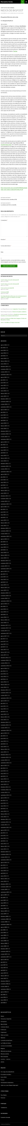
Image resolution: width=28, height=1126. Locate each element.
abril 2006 (3, 1002)
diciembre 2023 (4, 431)
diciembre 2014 (4, 722)
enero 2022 (3, 493)
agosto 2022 (4, 474)
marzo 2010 (3, 876)
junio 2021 (3, 512)
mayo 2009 (3, 903)
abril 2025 (3, 388)
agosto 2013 (4, 765)
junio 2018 (3, 609)
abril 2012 (3, 808)
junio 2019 (3, 576)
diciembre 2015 (4, 690)
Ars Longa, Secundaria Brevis (7, 1071)
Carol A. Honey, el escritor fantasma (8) (10, 284)
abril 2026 (3, 355)
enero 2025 (3, 396)
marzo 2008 (3, 940)
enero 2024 (3, 428)
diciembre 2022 (4, 463)
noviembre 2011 (4, 822)
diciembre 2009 (4, 884)
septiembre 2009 (5, 892)
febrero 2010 (4, 878)
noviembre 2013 (4, 757)
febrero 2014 (4, 749)
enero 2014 (3, 752)
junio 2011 (3, 835)
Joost (2, 322)
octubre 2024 (4, 404)
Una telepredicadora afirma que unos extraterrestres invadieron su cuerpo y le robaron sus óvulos (14, 296)
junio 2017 (3, 641)
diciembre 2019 (4, 560)
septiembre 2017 (5, 633)
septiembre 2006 (5, 989)
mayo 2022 (3, 482)
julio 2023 (3, 444)
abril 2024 (3, 420)
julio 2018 (3, 606)
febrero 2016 (4, 684)
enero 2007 (3, 978)
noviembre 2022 (4, 466)
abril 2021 (3, 517)
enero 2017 (3, 655)
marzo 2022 (3, 487)
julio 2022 (3, 477)
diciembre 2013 (4, 754)
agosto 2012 (4, 797)
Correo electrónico (6, 245)
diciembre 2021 (4, 496)
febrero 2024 (4, 425)
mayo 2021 (3, 514)
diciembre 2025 (4, 366)
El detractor (3, 1029)
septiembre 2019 (5, 568)
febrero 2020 (4, 555)
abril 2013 (3, 776)
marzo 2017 (3, 649)
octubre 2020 (4, 533)
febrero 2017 (4, 652)
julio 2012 (3, 800)
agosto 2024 (4, 409)
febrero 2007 (4, 975)
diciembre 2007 (4, 948)
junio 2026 (3, 350)
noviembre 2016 (4, 660)
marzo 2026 (3, 358)
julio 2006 (3, 994)
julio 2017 (3, 638)
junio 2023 (3, 447)
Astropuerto (4, 1021)
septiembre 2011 (5, 827)
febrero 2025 (4, 393)
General (12, 7)
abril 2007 (3, 970)
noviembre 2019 (4, 563)
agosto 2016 (4, 668)
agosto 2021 (4, 506)
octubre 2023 (4, 436)
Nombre (3, 239)
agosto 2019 (4, 571)
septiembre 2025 (5, 374)
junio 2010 (3, 867)
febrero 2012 (4, 814)
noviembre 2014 (4, 725)
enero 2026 (3, 363)
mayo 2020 (3, 547)
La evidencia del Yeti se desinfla (8, 203)
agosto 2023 (4, 442)
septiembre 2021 (5, 504)
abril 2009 (3, 905)
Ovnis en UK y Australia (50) (7, 288)
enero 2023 (3, 460)
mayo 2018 (3, 611)
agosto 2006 (4, 991)
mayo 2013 (3, 773)
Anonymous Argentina (6, 1018)
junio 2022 (3, 479)
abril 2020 (3, 549)
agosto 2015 (4, 700)
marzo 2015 (3, 714)
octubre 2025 (4, 372)
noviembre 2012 (4, 789)
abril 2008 (3, 938)
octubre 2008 (4, 921)
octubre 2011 (4, 824)
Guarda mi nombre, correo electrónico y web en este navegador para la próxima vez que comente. (13, 261)
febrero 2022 (4, 490)
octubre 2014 (4, 727)
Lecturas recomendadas (6, 1045)
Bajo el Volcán (4, 1024)
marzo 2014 (3, 746)
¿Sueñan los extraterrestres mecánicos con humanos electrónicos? (14, 315)
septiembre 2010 (5, 859)
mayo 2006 (3, 1000)
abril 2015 (3, 711)
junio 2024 (3, 415)
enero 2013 (3, 784)
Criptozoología (5, 7)
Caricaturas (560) (5, 292)
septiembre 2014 (5, 730)
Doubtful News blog (6, 144)
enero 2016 (3, 687)
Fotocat (2, 1079)
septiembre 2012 (5, 795)
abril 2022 (3, 485)
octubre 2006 (4, 986)
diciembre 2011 (4, 819)
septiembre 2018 (5, 601)
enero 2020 (3, 558)
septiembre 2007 (5, 956)
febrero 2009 (4, 911)
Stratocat (3, 1097)
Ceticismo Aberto (5, 1027)
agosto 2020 (4, 539)
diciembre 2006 (4, 981)
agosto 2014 (4, 733)
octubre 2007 (4, 954)
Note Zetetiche (4, 1056)
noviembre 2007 (4, 951)
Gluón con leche (4, 1035)
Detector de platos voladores (19, 311)
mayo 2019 (3, 579)
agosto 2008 (4, 927)
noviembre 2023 (4, 434)
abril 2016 (3, 679)
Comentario (4, 220)
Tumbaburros (4, 1107)
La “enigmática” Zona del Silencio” (19, 309)
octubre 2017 (4, 630)
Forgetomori (3, 1032)
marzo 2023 (3, 455)
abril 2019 (3, 582)
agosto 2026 (4, 345)
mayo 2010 (3, 870)
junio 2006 (3, 997)
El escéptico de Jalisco (6, 1074)
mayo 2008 (3, 935)
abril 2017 (3, 646)
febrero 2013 (4, 781)
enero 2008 (3, 946)
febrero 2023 (4, 458)
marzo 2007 (3, 973)
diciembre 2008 (4, 916)
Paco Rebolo (4, 1095)
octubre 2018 (4, 598)
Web (2, 252)
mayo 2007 (3, 967)
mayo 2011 (3, 838)
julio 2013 (3, 768)
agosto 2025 (4, 377)
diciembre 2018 (4, 593)
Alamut (2, 1016)
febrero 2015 (4, 717)
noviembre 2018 (4, 595)
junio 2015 (3, 706)
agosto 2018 (4, 603)
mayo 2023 (3, 450)
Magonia (3, 1048)
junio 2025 (3, 382)
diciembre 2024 (4, 398)
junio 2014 (3, 738)
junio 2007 (3, 965)
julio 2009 (3, 897)
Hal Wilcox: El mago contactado (12, 322)
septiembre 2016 (5, 665)
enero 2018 (3, 622)
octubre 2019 (4, 566)
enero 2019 (3, 590)
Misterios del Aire (5, 1053)
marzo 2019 (3, 584)
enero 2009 (3, 913)
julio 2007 (3, 962)
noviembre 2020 (4, 531)
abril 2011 (3, 841)
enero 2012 (3, 816)
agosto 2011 (4, 830)
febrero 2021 (4, 522)
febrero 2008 (4, 943)
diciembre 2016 (4, 657)
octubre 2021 (4, 501)
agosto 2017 (4, 636)
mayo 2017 (3, 644)
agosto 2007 (4, 959)
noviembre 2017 (4, 628)
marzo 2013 (3, 779)
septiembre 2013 (5, 762)
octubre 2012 (4, 792)
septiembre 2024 (5, 407)
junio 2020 (3, 544)
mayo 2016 (3, 676)
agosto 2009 (4, 894)
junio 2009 (3, 900)
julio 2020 (3, 541)
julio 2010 (3, 865)
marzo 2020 (3, 552)
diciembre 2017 (4, 625)
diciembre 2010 (4, 851)
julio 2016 (3, 671)
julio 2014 (3, 735)
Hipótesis (3, 1037)
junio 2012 (3, 803)
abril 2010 (3, 873)
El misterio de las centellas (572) (9, 198)
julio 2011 (3, 832)
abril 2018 (3, 614)
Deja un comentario (18, 13)
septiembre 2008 (5, 924)
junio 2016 (3, 673)
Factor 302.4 (4, 1077)
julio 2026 (3, 347)
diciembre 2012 (4, 787)
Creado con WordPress (5, 1124)
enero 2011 (3, 849)
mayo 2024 (3, 417)
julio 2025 (3, 380)
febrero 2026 (4, 361)
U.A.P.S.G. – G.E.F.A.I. (5, 1059)
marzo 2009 (3, 908)
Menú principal (26, 2)
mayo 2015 (3, 708)
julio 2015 (3, 703)
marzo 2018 (3, 617)
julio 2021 (3, 509)
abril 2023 (3, 452)
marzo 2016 (3, 682)
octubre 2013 (4, 760)
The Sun (15, 51)
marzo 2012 (3, 811)
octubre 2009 (4, 889)
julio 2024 (3, 412)
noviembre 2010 (4, 854)
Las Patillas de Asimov (6, 1043)
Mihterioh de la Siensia (6, 1051)
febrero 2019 (4, 587)
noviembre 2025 (4, 369)
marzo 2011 (3, 843)
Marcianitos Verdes (7, 2)
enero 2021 (3, 525)
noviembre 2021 (4, 498)
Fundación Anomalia (5, 1117)
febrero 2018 (4, 620)
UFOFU (2, 1062)
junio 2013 (3, 770)
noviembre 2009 (4, 886)
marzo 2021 (3, 520)
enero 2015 (3, 719)
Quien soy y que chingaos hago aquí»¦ (9, 1085)
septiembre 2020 (5, 536)
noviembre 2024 (4, 401)
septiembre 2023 (5, 439)
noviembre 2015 (4, 692)
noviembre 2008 (4, 919)
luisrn (11, 13)
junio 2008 (3, 932)
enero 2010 (3, 881)
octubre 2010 (4, 857)
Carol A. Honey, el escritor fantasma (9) (10, 279)
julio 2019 (3, 574)
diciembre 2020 (4, 528)
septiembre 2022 (5, 471)
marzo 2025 (3, 390)
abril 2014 (3, 744)
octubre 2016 (4, 663)
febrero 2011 (4, 846)
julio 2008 (3, 929)
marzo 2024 (3, 423)
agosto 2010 (4, 862)
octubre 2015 (4, 695)
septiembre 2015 (5, 698)
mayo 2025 (3, 385)
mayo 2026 (3, 353)
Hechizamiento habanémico (7, 1082)
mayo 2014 (3, 741)
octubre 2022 (4, 469)
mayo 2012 (3, 805)
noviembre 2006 (4, 983)
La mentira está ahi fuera (6, 1040)
